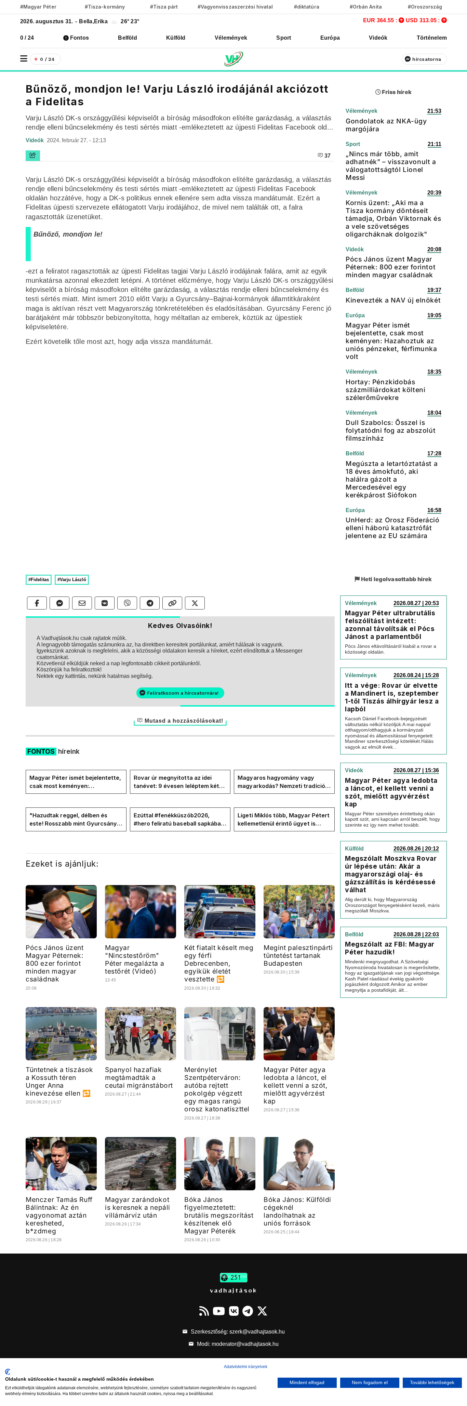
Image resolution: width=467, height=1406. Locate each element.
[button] (23, 58)
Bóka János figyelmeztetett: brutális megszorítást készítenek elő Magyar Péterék (219, 1215)
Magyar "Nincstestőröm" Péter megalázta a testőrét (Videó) (134, 959)
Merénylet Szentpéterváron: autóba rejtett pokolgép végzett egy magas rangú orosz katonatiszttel (217, 1089)
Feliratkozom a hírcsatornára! (182, 693)
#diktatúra (306, 7)
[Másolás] (172, 603)
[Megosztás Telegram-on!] (150, 603)
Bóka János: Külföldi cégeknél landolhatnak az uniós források (297, 1211)
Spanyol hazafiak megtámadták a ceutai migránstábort (139, 1077)
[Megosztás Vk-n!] (105, 603)
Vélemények (231, 38)
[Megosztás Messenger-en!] (59, 603)
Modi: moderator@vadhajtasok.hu (237, 1344)
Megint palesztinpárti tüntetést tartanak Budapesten (298, 955)
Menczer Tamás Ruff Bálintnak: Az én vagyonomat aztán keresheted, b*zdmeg (59, 1215)
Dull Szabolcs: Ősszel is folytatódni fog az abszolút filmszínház (391, 430)
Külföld (176, 38)
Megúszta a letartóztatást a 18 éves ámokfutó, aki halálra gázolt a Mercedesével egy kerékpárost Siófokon (392, 479)
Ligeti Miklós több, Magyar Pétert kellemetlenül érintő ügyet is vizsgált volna (284, 820)
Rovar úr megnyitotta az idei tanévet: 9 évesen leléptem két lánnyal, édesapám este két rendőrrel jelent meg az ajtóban (177, 782)
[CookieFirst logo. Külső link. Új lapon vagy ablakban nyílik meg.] (7, 1372)
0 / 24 (27, 38)
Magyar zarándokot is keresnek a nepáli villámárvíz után (137, 1207)
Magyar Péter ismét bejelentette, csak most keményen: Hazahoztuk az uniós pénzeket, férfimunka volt (75, 782)
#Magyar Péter (38, 7)
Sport (283, 38)
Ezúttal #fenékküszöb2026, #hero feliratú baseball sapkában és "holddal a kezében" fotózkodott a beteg (179, 820)
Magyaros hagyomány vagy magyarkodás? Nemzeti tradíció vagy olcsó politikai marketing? (281, 782)
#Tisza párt (164, 7)
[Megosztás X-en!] (195, 603)
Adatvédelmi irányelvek (245, 1366)
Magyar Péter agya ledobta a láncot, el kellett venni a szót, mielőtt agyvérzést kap (296, 1085)
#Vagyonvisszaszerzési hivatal (235, 7)
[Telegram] (247, 1311)
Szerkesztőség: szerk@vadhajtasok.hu (237, 1332)
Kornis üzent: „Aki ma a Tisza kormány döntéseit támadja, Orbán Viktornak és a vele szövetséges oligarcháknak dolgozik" (393, 218)
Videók (378, 38)
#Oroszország (425, 7)
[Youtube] (219, 1311)
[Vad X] (262, 1311)
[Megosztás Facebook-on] (37, 603)
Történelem (432, 38)
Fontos (79, 38)
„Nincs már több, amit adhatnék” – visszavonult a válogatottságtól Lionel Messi (391, 166)
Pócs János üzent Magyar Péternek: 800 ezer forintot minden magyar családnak (55, 963)
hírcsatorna (426, 59)
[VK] (234, 1311)
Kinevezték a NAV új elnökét (393, 300)
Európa (330, 38)
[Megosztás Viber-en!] (127, 603)
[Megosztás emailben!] (82, 603)
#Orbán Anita (366, 7)
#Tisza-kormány (105, 7)
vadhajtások (233, 1290)
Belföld (127, 38)
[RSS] (204, 1311)
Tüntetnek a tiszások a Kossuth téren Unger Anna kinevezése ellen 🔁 (59, 1081)
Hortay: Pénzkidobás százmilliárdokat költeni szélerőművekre (385, 390)
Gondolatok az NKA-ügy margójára (386, 125)
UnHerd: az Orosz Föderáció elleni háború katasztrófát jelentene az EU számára (393, 528)
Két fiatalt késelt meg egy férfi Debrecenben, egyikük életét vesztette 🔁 (218, 963)
